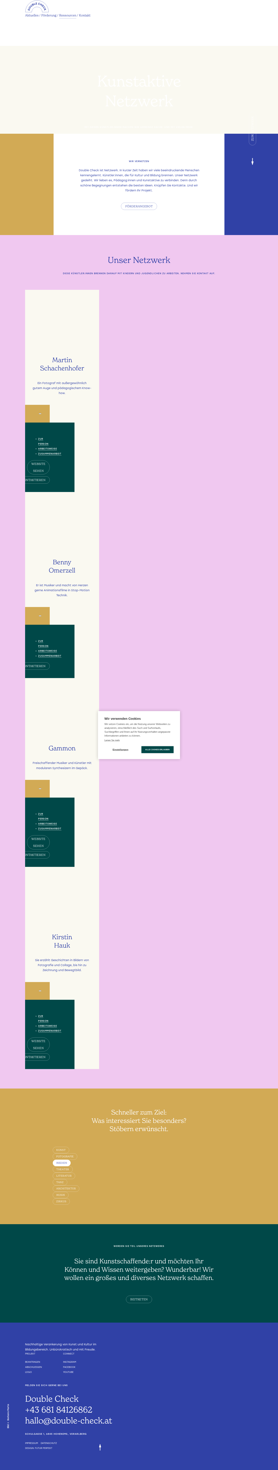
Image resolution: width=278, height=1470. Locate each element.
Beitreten (139, 1299)
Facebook (69, 1367)
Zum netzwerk (252, 128)
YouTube (68, 1372)
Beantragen (32, 1362)
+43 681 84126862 (58, 1410)
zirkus (61, 1201)
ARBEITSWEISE (47, 448)
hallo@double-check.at (68, 1420)
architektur (66, 1188)
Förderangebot (139, 206)
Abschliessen (33, 1367)
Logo (28, 1372)
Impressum (31, 1443)
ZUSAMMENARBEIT (49, 453)
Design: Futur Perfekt (38, 1448)
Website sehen (38, 467)
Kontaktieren (33, 480)
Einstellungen (120, 749)
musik (60, 1194)
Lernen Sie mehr (112, 740)
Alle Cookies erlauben (157, 750)
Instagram (69, 1362)
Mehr (62, 388)
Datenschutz (49, 1443)
